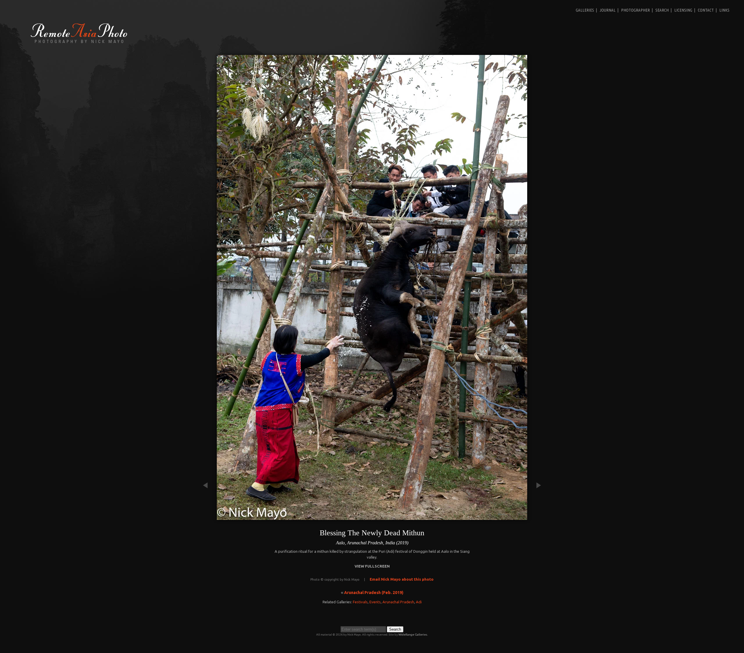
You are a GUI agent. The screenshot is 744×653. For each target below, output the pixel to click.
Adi (419, 602)
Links (724, 10)
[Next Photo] (536, 517)
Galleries (585, 10)
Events (375, 602)
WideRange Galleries (412, 634)
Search (662, 10)
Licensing (683, 10)
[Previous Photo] (208, 517)
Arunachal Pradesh (398, 602)
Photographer (635, 10)
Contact (706, 10)
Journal (608, 10)
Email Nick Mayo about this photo (402, 579)
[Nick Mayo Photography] (79, 43)
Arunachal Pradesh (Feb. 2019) (373, 592)
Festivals (360, 602)
